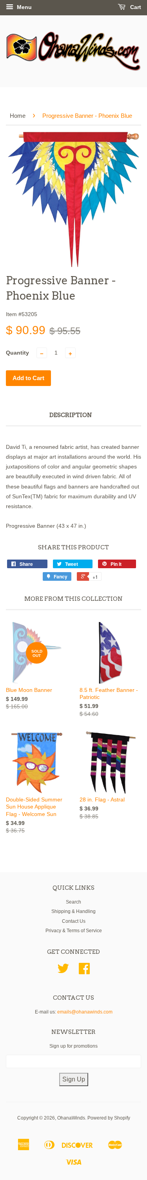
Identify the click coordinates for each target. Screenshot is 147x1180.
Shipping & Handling (73, 911)
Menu (23, 7)
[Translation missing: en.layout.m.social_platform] (63, 971)
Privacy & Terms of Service (73, 930)
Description (70, 415)
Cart (135, 7)
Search (73, 902)
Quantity (17, 352)
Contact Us (73, 921)
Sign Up (73, 1079)
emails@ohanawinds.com (85, 1012)
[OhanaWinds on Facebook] (84, 971)
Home (17, 115)
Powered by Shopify (108, 1118)
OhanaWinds (71, 1118)
